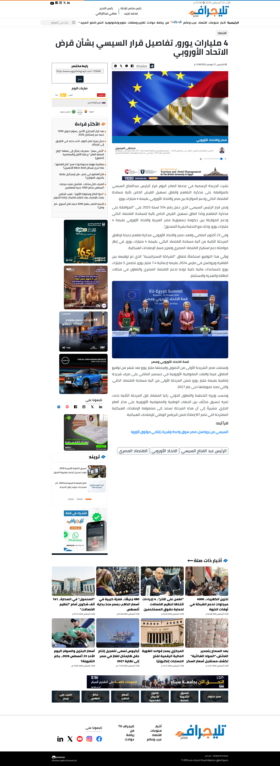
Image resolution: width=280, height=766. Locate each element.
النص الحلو (97, 22)
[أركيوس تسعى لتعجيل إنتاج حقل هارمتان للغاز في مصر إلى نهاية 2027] (117, 633)
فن (167, 22)
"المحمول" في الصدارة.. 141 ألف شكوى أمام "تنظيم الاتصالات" (74, 604)
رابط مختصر (79, 66)
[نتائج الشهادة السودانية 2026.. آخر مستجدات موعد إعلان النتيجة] (97, 486)
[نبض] (58, 406)
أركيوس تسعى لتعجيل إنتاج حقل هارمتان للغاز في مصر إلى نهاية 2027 (118, 656)
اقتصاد (202, 22)
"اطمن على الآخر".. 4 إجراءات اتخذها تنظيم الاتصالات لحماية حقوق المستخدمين (163, 604)
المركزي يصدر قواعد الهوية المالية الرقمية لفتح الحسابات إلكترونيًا (163, 656)
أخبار (223, 22)
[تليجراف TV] (176, 22)
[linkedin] (100, 406)
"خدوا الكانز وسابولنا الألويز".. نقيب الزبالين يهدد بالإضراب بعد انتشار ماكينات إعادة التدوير (79, 195)
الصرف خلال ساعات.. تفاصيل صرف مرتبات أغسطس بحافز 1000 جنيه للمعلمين (81, 185)
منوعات (214, 22)
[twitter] (92, 406)
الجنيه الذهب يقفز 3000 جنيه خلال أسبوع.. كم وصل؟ (79, 205)
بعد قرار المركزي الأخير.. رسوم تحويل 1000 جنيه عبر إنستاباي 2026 (81, 132)
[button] (88, 499)
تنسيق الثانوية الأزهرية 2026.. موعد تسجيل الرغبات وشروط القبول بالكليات (70, 472)
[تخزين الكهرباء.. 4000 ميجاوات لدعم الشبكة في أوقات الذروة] (206, 581)
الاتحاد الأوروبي (164, 451)
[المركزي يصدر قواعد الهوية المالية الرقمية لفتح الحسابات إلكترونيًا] (162, 633)
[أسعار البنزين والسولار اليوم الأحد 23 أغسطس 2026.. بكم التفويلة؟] (73, 633)
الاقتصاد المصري (133, 451)
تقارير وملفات (136, 22)
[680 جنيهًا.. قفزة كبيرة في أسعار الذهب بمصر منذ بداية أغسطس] (117, 581)
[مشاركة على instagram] (60, 2)
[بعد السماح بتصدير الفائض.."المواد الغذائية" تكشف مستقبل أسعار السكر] (206, 633)
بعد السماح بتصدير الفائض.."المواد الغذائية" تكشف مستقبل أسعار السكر (207, 656)
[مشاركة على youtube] (52, 3)
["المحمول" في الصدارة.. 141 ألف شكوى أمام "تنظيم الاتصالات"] (73, 581)
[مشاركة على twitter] (64, 2)
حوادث (151, 22)
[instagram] (83, 406)
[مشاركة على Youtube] (80, 739)
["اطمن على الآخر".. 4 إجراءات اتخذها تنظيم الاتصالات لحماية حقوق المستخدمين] (162, 581)
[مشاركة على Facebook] (99, 739)
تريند (94, 456)
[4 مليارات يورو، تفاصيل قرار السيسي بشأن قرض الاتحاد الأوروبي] (126, 66)
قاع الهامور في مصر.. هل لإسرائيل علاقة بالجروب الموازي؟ (81, 175)
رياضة (160, 22)
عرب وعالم (190, 22)
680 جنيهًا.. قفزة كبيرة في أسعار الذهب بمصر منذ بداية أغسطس (118, 604)
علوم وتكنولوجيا (115, 22)
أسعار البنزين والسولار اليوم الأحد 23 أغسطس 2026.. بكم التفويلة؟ (74, 656)
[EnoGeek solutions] (64, 757)
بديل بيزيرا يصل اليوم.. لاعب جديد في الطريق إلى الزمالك (80, 142)
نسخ (80, 79)
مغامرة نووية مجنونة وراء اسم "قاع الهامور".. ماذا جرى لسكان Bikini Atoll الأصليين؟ (79, 166)
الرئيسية (233, 22)
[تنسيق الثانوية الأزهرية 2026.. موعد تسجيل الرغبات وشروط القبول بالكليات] (97, 471)
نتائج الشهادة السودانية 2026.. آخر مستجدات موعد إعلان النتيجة (71, 485)
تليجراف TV (126, 726)
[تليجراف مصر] (208, 11)
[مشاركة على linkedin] (68, 2)
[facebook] (75, 406)
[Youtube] (67, 406)
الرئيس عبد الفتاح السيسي (204, 451)
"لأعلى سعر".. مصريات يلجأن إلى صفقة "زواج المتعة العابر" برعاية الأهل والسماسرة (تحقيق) (80, 154)
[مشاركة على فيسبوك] (56, 2)
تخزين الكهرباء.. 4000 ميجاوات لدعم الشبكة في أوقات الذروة (209, 604)
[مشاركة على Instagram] (89, 739)
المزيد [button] (84, 22)
